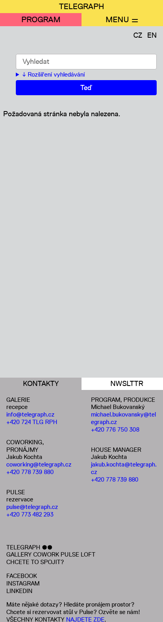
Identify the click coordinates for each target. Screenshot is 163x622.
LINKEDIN (19, 591)
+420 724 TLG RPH (31, 422)
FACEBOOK (21, 576)
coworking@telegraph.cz (39, 464)
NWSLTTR (126, 383)
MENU (117, 19)
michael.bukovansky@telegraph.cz (123, 418)
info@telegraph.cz (30, 414)
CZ (137, 35)
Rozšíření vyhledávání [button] (56, 74)
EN (152, 35)
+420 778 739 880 (30, 472)
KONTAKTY (41, 383)
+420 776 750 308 (115, 429)
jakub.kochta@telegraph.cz (124, 468)
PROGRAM (41, 19)
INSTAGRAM (23, 583)
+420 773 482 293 (29, 514)
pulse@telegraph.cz (32, 507)
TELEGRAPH (81, 6)
